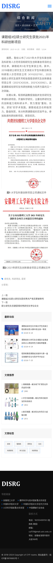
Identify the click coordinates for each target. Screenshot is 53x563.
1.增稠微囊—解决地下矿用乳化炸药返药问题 (34, 386)
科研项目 (16, 279)
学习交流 (22, 450)
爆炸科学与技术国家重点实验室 (32, 500)
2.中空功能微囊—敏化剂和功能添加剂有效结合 (34, 399)
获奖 (23, 279)
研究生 (7, 279)
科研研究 (10, 450)
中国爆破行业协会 (36, 507)
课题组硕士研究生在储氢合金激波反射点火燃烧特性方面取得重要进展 (34, 342)
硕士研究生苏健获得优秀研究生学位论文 (20, 306)
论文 (39, 444)
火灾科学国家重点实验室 (13, 507)
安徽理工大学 (9, 500)
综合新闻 (26, 25)
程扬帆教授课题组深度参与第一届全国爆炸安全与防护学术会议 (34, 355)
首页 (17, 25)
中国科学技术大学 (11, 504)
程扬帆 (19, 444)
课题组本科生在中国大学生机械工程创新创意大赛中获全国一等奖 (34, 327)
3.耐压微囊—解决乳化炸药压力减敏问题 (34, 413)
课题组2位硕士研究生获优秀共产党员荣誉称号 (22, 298)
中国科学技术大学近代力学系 (35, 504)
